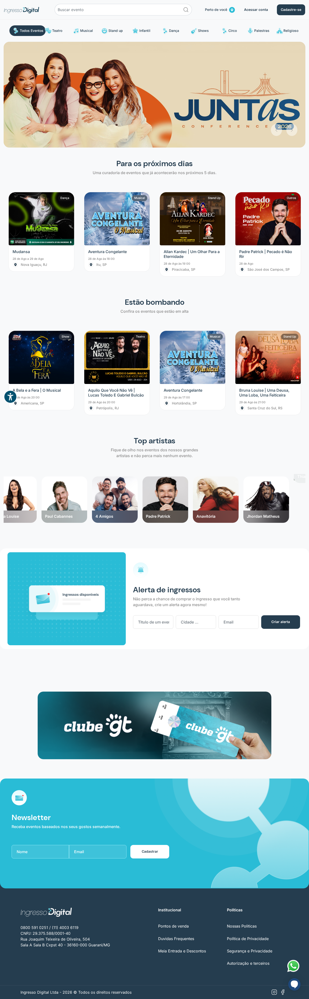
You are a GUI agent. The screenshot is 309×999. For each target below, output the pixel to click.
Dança (174, 30)
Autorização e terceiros (248, 857)
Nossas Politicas (242, 820)
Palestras (261, 30)
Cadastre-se (291, 9)
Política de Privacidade (248, 832)
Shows (203, 30)
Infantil (144, 30)
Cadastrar (150, 746)
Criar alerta (280, 516)
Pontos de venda (173, 820)
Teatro (57, 30)
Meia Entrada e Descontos (182, 845)
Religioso (290, 30)
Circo (232, 30)
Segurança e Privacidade (249, 845)
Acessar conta (256, 9)
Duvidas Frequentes (176, 832)
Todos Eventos (31, 30)
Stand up (115, 30)
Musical (86, 30)
